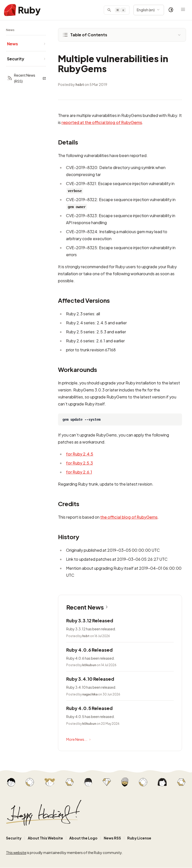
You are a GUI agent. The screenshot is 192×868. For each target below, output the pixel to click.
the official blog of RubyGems (129, 517)
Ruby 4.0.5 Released (89, 708)
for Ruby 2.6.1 (79, 472)
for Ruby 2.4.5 (79, 454)
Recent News (85, 607)
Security (14, 838)
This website (16, 852)
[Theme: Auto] (171, 10)
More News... (76, 739)
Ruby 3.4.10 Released (90, 679)
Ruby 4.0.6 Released (89, 650)
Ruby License (139, 838)
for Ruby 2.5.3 (79, 463)
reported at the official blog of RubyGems (102, 122)
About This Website (45, 838)
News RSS (112, 838)
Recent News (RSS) (24, 78)
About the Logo (83, 838)
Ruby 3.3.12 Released (89, 620)
